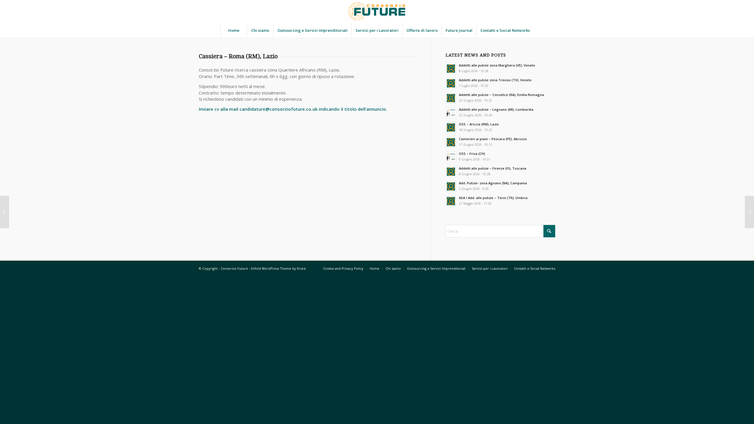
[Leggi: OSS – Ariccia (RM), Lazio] (451, 127)
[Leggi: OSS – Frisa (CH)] (451, 157)
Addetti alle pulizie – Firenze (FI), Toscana (492, 168)
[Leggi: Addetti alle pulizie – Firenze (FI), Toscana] (451, 171)
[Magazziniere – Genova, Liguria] (749, 212)
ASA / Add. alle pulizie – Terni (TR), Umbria (493, 198)
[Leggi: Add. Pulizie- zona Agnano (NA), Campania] (451, 186)
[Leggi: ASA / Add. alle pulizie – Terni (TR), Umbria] (451, 201)
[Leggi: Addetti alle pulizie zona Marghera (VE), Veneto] (451, 68)
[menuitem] (233, 30)
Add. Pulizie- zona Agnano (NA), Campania (493, 183)
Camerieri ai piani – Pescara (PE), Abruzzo (493, 139)
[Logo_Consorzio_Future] (377, 11)
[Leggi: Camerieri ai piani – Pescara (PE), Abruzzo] (451, 142)
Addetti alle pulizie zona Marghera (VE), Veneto (497, 65)
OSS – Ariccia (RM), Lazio (479, 124)
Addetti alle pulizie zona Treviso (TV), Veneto (495, 80)
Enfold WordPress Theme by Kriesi (278, 268)
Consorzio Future (234, 268)
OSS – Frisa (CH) (472, 153)
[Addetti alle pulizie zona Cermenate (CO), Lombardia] (4, 212)
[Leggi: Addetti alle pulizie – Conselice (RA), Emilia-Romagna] (451, 98)
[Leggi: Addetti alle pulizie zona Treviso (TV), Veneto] (451, 83)
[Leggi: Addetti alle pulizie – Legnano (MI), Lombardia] (451, 112)
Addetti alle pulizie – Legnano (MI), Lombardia (496, 109)
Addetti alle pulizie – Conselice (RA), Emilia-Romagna (501, 94)
